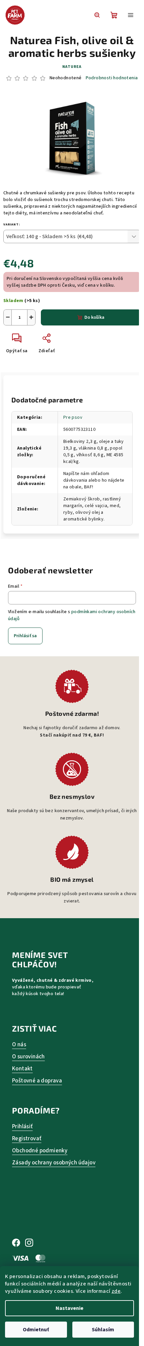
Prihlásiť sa (25, 636)
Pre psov (72, 417)
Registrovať (26, 1138)
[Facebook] (16, 1243)
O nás (19, 1044)
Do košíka (94, 317)
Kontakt (22, 1068)
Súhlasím (103, 1329)
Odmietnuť (36, 1329)
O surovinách (28, 1056)
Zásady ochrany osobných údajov (53, 1162)
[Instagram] (29, 1243)
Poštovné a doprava (37, 1080)
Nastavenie (69, 1308)
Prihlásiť (22, 1126)
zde (116, 1291)
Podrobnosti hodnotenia (112, 78)
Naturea (72, 67)
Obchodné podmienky (39, 1150)
